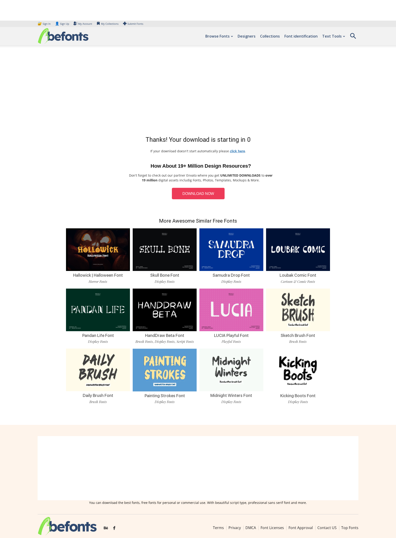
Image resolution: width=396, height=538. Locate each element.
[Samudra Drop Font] (231, 249)
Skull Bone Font (164, 275)
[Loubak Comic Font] (298, 249)
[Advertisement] (198, 92)
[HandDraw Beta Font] (165, 309)
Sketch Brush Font (298, 335)
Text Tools (332, 36)
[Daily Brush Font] (98, 369)
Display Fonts (165, 281)
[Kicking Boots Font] (298, 369)
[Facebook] (114, 528)
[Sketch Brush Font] (298, 309)
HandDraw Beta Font (164, 335)
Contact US (327, 528)
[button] (352, 37)
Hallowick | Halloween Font (98, 275)
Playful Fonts (231, 341)
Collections (270, 36)
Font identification (301, 36)
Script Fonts (185, 341)
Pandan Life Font (98, 335)
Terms (218, 528)
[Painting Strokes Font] (165, 369)
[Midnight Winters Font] (231, 369)
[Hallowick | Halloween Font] (98, 249)
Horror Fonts (98, 281)
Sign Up (62, 23)
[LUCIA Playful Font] (231, 309)
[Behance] (106, 528)
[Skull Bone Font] (165, 249)
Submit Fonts (135, 23)
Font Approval (301, 528)
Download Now (198, 194)
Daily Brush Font (98, 395)
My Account (85, 23)
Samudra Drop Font (231, 275)
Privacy (234, 528)
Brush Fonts (144, 341)
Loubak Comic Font (298, 275)
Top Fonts (349, 528)
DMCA (250, 528)
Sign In (44, 23)
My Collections (109, 23)
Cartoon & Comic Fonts (298, 281)
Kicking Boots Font (298, 395)
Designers (247, 36)
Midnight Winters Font (231, 395)
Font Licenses (272, 528)
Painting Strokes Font (165, 395)
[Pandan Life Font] (98, 309)
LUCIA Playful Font (231, 335)
